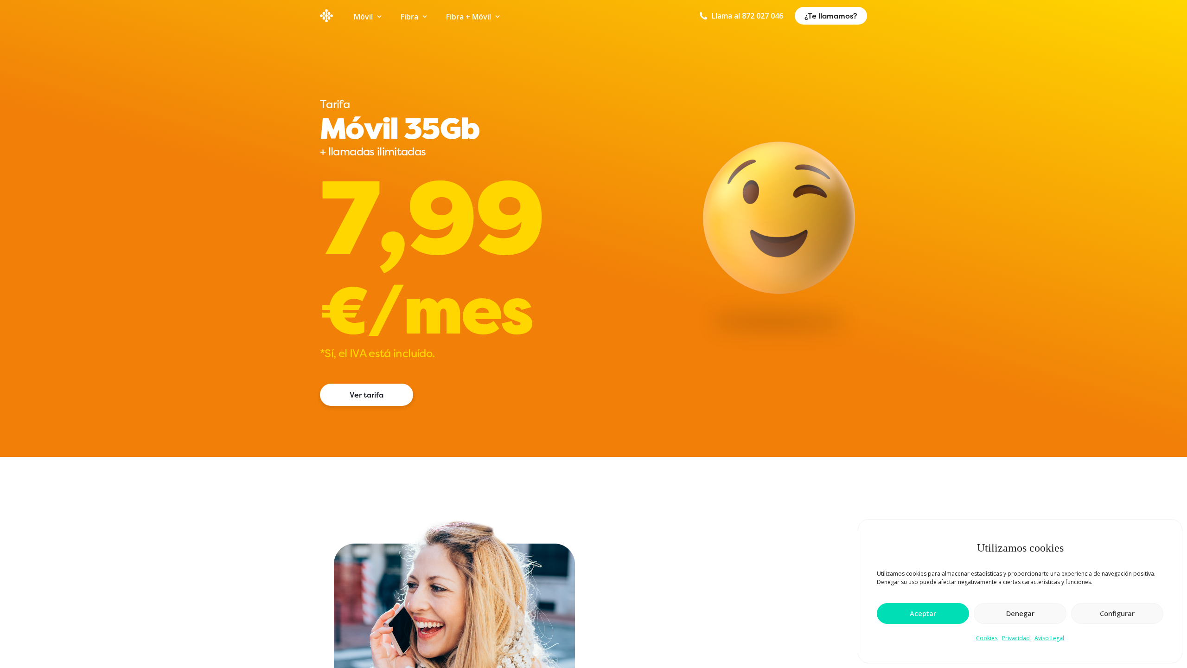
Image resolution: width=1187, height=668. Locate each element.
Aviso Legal (1049, 638)
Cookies (986, 638)
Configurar (1117, 613)
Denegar (1020, 613)
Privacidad (1016, 638)
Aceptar (923, 613)
